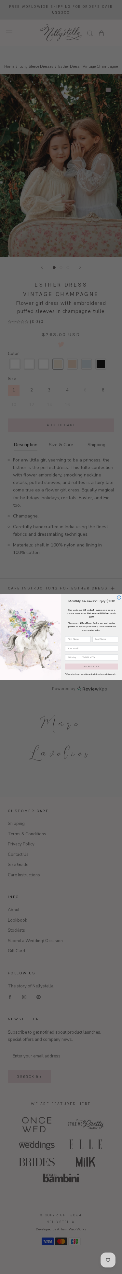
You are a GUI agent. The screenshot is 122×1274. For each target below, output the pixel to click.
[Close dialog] (119, 597)
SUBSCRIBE (91, 666)
